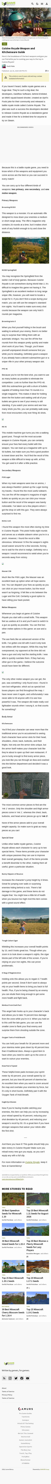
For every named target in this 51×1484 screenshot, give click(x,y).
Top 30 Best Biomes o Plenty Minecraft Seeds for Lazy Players (37, 1245)
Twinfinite (25, 1417)
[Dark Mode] (37, 3)
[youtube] (27, 1378)
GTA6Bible (25, 1463)
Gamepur (25, 1420)
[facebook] (21, 1378)
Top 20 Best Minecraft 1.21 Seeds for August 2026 (37, 1213)
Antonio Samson (8, 1319)
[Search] (32, 3)
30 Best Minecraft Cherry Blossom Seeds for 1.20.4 (13, 1312)
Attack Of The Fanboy (25, 1423)
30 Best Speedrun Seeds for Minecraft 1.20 (11, 1213)
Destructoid (25, 1437)
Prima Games (25, 1427)
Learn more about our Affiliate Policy (13, 1179)
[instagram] (10, 1378)
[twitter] (15, 1378)
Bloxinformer (25, 1460)
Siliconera (25, 1430)
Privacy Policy (7, 1395)
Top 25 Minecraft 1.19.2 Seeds (34, 1311)
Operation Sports (25, 1447)
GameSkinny (25, 1443)
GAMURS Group (44, 1469)
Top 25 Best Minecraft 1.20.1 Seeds (13, 1279)
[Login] (46, 3)
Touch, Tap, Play (25, 1453)
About (4, 1388)
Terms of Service (8, 1391)
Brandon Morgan (33, 1253)
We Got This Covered (25, 1433)
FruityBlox (25, 1457)
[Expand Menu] (42, 3)
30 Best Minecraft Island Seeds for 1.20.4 (13, 1242)
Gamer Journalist (25, 1440)
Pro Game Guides (25, 1413)
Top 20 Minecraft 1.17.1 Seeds (34, 1279)
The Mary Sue (25, 1450)
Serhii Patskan (7, 1220)
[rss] (4, 1378)
